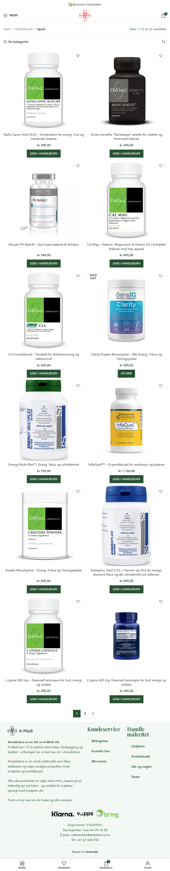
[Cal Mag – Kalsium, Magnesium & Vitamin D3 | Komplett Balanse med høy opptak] (126, 200)
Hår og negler (141, 767)
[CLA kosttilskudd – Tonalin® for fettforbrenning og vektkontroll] (43, 310)
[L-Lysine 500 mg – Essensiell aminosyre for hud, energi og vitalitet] (43, 636)
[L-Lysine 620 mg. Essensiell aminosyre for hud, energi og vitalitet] (126, 636)
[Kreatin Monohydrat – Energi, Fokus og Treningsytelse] (43, 525)
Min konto (99, 761)
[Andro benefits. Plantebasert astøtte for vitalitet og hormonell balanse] (126, 90)
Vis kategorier (18, 42)
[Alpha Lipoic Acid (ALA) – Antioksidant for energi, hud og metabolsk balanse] (43, 90)
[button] (44, 154)
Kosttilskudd (24, 29)
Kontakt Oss (101, 751)
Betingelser (100, 741)
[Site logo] (85, 15)
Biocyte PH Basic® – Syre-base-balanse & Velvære (44, 244)
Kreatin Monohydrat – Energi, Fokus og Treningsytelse (44, 570)
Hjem (7, 29)
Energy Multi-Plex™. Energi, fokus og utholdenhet (43, 465)
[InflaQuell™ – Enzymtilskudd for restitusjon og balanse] (126, 420)
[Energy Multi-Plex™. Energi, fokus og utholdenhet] (43, 420)
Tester (135, 777)
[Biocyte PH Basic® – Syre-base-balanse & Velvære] (43, 200)
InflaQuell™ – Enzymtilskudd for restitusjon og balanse (126, 465)
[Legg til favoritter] (78, 56)
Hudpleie (138, 746)
